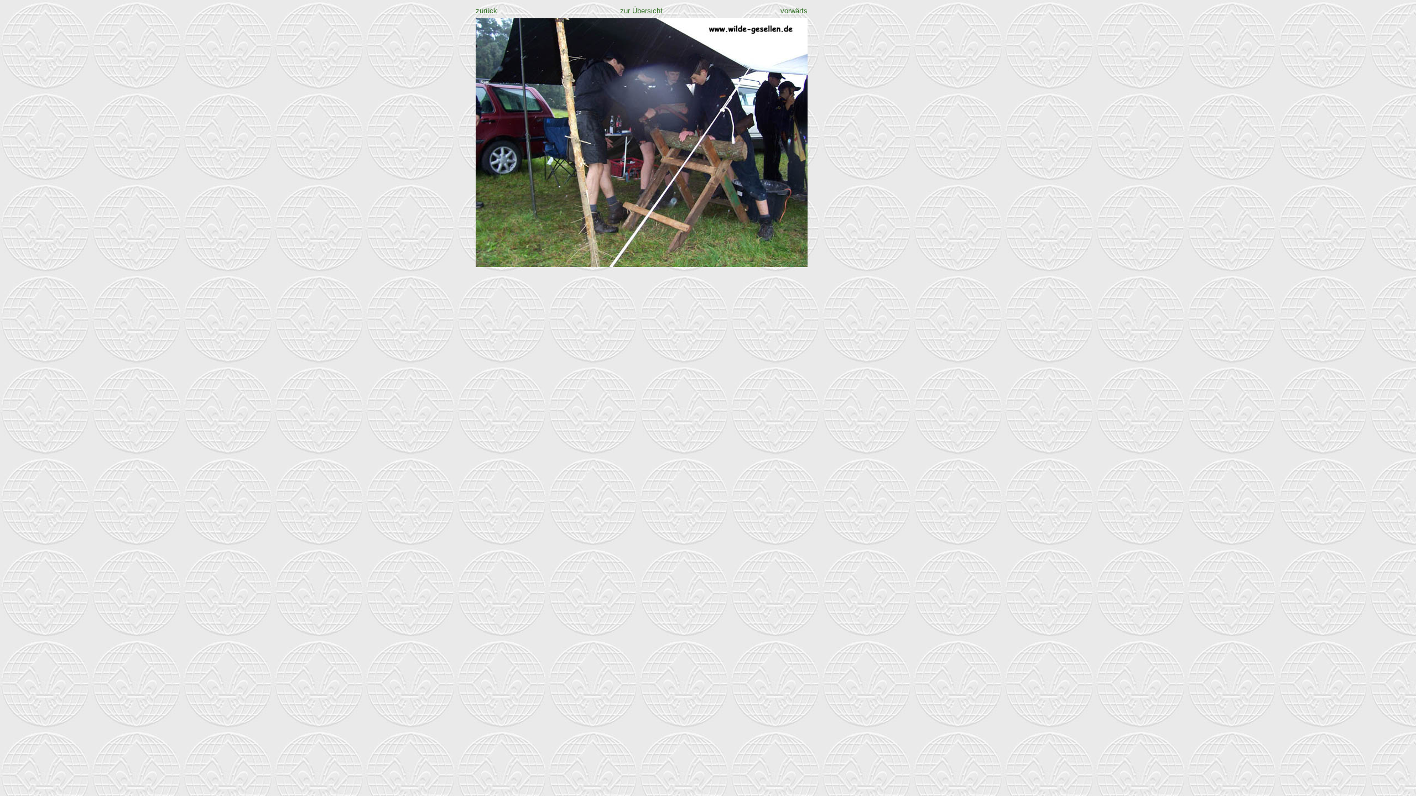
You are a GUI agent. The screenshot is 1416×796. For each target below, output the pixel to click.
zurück (486, 11)
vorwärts (794, 11)
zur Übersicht (641, 11)
